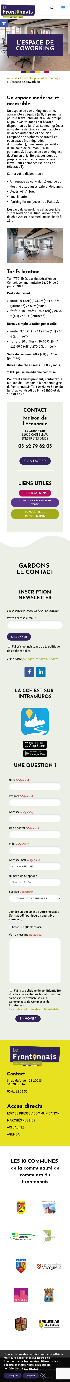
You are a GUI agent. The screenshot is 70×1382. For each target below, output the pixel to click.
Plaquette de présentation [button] (35, 514)
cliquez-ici (31, 1368)
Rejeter (31, 1375)
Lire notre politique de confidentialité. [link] (34, 1009)
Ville (18, 844)
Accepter (13, 1375)
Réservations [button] (35, 493)
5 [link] (36, 259)
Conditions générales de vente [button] (35, 503)
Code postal (24, 828)
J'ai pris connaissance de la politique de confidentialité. (33, 649)
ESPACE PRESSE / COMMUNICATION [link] (33, 1113)
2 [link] (26, 259)
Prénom (21, 796)
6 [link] (40, 259)
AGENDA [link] (13, 1134)
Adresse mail (24, 860)
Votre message (25, 935)
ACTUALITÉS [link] (15, 1127)
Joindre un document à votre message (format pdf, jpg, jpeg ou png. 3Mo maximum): (34, 915)
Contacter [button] (35, 461)
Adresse (21, 812)
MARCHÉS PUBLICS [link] (21, 1120)
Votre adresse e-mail (22, 618)
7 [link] (43, 259)
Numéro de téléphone (23, 876)
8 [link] (46, 259)
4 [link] (33, 259)
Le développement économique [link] (40, 78)
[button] (63, 10)
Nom (19, 780)
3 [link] (30, 259)
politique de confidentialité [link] (40, 659)
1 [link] (23, 259)
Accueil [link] (12, 78)
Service (20, 892)
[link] (4, 23)
